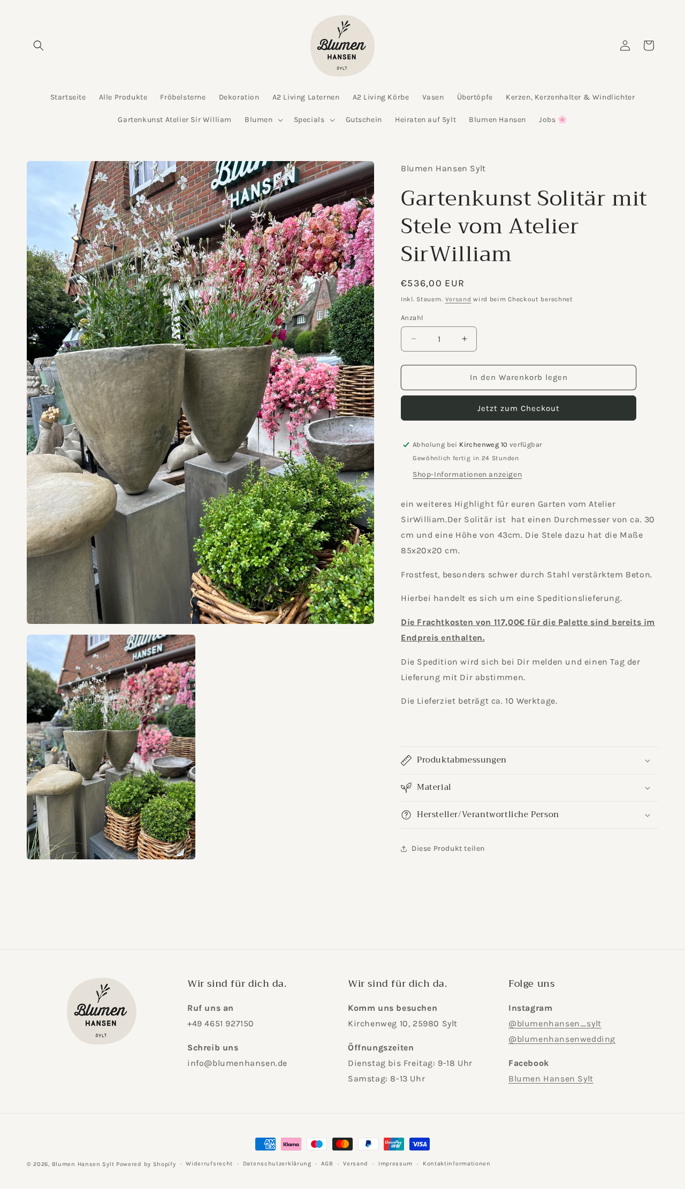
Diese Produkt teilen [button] (448, 848)
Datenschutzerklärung (277, 1163)
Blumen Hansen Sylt (550, 1078)
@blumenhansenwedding (561, 1039)
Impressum (395, 1163)
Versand (458, 299)
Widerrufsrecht (209, 1163)
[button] (38, 45)
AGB (327, 1163)
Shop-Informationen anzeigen (467, 474)
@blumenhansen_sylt (555, 1023)
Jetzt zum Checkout (518, 408)
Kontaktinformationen (457, 1163)
